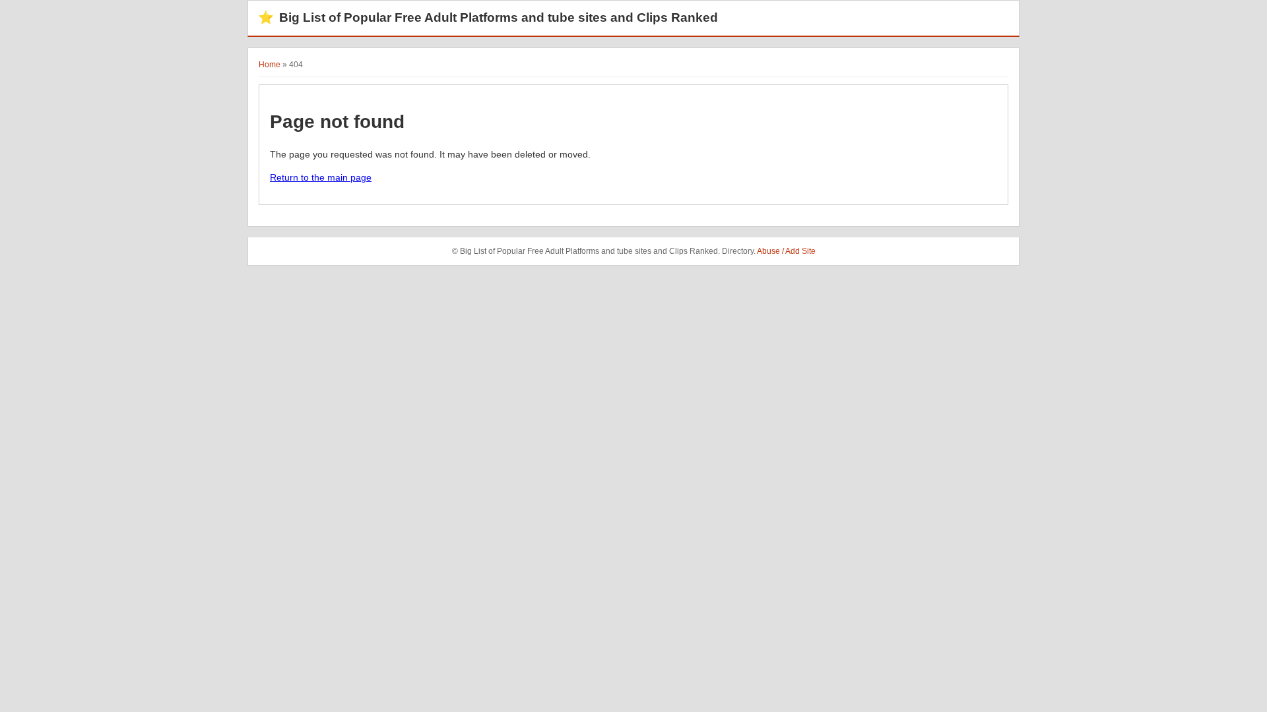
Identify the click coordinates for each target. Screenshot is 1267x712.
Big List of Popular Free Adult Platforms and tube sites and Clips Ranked (488, 17)
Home (269, 64)
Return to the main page (321, 177)
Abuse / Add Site (786, 251)
